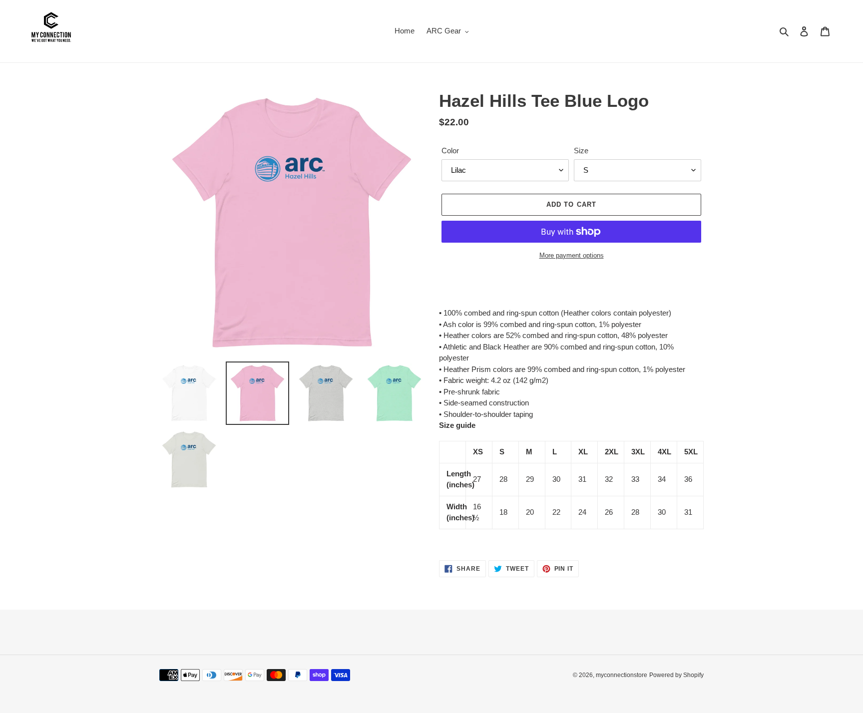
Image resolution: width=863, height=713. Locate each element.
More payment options (571, 255)
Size (581, 150)
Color (450, 150)
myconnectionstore (621, 675)
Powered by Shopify (676, 675)
